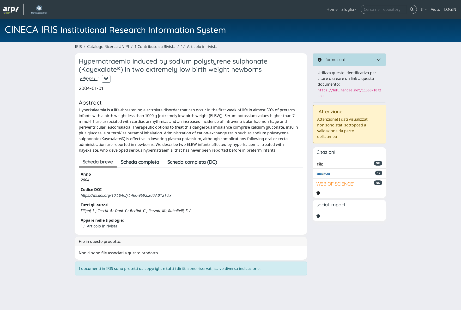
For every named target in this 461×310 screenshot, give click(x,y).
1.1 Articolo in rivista (199, 46)
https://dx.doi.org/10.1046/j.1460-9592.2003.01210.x (126, 195)
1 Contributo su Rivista (155, 46)
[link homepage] (13, 9)
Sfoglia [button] (347, 9)
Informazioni (333, 59)
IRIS (78, 46)
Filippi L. (88, 78)
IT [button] (422, 9)
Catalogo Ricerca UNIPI (108, 46)
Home (332, 9)
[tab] (225, 162)
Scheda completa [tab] (140, 162)
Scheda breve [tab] (98, 162)
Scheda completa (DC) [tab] (192, 162)
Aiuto (435, 9)
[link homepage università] (39, 9)
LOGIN (450, 9)
